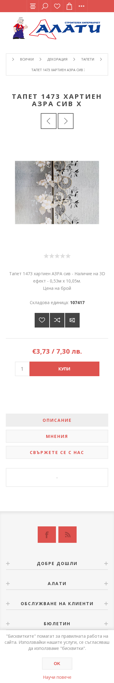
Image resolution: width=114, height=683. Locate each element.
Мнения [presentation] (57, 436)
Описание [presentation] (57, 420)
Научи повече (57, 677)
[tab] (57, 420)
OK (57, 663)
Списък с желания (57, 6)
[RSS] (67, 534)
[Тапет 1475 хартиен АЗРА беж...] (66, 121)
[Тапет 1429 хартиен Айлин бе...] (49, 121)
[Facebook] (47, 534)
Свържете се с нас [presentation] (57, 452)
